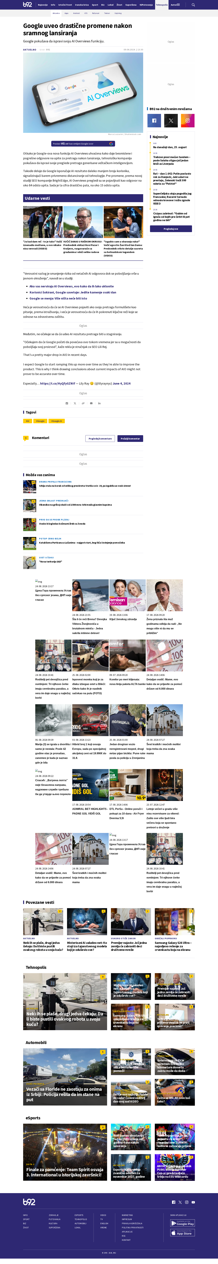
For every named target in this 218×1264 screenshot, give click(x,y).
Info (25, 1215)
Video (103, 1215)
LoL (115, 1131)
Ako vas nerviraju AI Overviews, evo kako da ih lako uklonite (72, 286)
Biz (24, 1223)
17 (33, 501)
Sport (26, 1219)
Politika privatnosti (133, 1227)
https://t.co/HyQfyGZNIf (57, 383)
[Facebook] (154, 120)
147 (33, 482)
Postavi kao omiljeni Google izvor (73, 143)
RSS (123, 1236)
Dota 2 (30, 1164)
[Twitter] (171, 120)
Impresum (127, 1219)
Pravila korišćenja (132, 1223)
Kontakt (126, 1240)
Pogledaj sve (171, 228)
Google (41, 421)
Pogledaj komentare (100, 438)
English (104, 1223)
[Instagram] (188, 120)
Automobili (80, 1223)
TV (101, 1219)
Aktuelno (29, 49)
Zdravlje (54, 1215)
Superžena (54, 1227)
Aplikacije (127, 1231)
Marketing (127, 1215)
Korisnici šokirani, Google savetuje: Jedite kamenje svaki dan (73, 292)
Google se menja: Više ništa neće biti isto (58, 298)
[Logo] (27, 4)
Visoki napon (165, 1056)
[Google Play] (182, 1223)
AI (28, 421)
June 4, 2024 (122, 383)
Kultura (53, 1223)
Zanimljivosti (121, 1090)
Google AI (57, 421)
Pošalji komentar (130, 438)
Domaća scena (165, 1131)
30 (33, 558)
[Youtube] (193, 1202)
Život (26, 1227)
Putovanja (54, 1219)
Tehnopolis (81, 1219)
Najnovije (43, 4)
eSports (79, 1215)
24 (33, 520)
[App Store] (182, 1233)
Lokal (78, 1227)
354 (33, 539)
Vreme (103, 1227)
